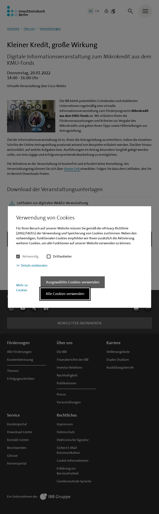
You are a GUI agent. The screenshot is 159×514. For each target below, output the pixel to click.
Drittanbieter (62, 256)
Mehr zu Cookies (22, 287)
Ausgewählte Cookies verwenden (72, 282)
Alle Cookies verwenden (65, 293)
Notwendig (30, 256)
